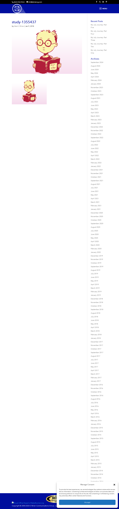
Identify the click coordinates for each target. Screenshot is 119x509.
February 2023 (96, 120)
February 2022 (96, 163)
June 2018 (95, 320)
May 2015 (94, 453)
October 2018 (96, 306)
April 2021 (95, 199)
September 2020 (97, 224)
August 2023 (95, 98)
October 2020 (96, 220)
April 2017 (95, 370)
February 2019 (96, 292)
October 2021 (96, 177)
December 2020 (97, 213)
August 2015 (95, 442)
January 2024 (96, 84)
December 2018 (97, 299)
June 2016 (95, 406)
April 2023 (95, 113)
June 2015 (95, 449)
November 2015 (97, 431)
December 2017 (97, 342)
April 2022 (95, 156)
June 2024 (95, 70)
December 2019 (97, 256)
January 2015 (96, 467)
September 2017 (97, 353)
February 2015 (96, 464)
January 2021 (96, 209)
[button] (114, 485)
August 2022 (95, 141)
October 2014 (96, 478)
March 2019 (95, 288)
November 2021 (97, 173)
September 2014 (97, 481)
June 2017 (95, 363)
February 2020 (96, 249)
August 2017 (95, 356)
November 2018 (97, 302)
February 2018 (96, 335)
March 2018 (95, 331)
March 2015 (95, 460)
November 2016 (97, 388)
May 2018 (94, 324)
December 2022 (97, 127)
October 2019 (96, 263)
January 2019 (96, 295)
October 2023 (96, 91)
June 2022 (95, 148)
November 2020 (97, 216)
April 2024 (95, 77)
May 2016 (94, 410)
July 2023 (94, 102)
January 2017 (96, 381)
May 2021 (94, 195)
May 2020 (94, 238)
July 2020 (94, 231)
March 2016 (95, 417)
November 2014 (97, 474)
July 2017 (94, 360)
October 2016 (96, 392)
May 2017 (94, 367)
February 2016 (96, 421)
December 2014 (97, 471)
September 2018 (97, 309)
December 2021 (97, 170)
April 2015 (95, 456)
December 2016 (97, 385)
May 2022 (94, 152)
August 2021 (95, 184)
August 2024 (95, 66)
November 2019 (97, 259)
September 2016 (97, 396)
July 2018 (94, 317)
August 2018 (95, 313)
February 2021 (96, 206)
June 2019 (95, 277)
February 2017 (96, 378)
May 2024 (94, 73)
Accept (87, 502)
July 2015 (94, 446)
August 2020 (95, 227)
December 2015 (97, 428)
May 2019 (94, 281)
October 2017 (96, 349)
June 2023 (95, 105)
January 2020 (96, 252)
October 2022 (96, 134)
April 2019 (95, 284)
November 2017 (97, 345)
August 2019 (95, 270)
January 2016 (96, 424)
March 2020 (95, 245)
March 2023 (95, 116)
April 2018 (95, 327)
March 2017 (95, 374)
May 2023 (94, 109)
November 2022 (97, 131)
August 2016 (95, 399)
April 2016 (95, 413)
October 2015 (96, 435)
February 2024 (96, 80)
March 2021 (95, 202)
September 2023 (97, 95)
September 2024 (97, 62)
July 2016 (94, 403)
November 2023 (97, 87)
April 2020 (95, 241)
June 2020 (95, 234)
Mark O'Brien (19, 26)
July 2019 (94, 274)
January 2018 (96, 338)
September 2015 (97, 438)
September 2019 (97, 267)
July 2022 (94, 145)
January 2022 (96, 166)
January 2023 (96, 123)
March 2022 (95, 159)
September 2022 (97, 138)
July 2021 (94, 188)
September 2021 (97, 181)
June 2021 (95, 191)
